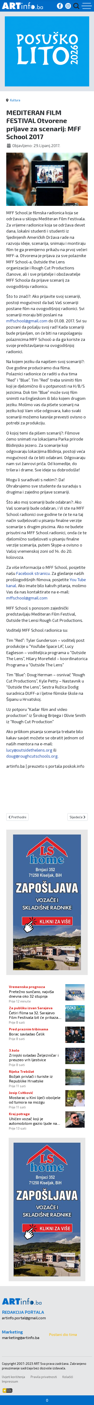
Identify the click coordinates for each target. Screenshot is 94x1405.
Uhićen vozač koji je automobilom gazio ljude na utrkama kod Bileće (33, 1120)
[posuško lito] (47, 50)
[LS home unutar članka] (47, 901)
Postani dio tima (63, 1334)
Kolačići (67, 1377)
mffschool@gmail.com (26, 320)
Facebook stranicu (33, 573)
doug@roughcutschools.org (32, 756)
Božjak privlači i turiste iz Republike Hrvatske (31, 1078)
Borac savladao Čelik (27, 1034)
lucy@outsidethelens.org (29, 750)
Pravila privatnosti (44, 1377)
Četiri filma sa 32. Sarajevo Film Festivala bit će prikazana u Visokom (35, 1015)
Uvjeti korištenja (13, 1377)
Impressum (10, 1381)
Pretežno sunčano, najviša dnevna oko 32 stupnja (31, 993)
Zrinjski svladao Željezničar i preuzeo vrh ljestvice (34, 1057)
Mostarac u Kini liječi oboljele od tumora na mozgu (34, 1099)
